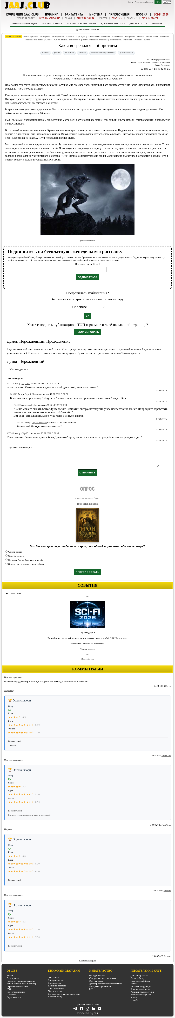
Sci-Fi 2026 (161, 14)
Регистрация (139, 2)
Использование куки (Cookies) (21, 983)
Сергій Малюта (143, 62)
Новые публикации (24, 24)
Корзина (149, 2)
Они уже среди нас (13, 677)
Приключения (119, 14)
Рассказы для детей (34, 39)
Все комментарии (87, 960)
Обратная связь (14, 997)
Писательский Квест (140, 981)
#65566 (10, 433)
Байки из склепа (85, 18)
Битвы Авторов (150, 18)
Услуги (134, 997)
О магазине (53, 977)
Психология (152, 36)
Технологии (74, 39)
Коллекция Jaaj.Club (22, 14)
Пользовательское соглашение (21, 981)
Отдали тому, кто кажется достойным (26, 564)
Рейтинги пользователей (142, 992)
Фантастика (74, 14)
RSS (91, 989)
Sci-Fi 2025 (132, 18)
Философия (115, 39)
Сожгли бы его (15, 552)
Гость (168, 686)
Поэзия (141, 14)
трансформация (126, 53)
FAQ (9, 989)
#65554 (20, 422)
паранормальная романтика (103, 53)
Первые (8, 829)
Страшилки (165, 65)
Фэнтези (103, 18)
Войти (130, 2)
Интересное (58, 36)
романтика (69, 53)
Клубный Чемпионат (49, 18)
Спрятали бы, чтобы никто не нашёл (25, 560)
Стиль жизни (60, 39)
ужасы (57, 53)
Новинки (51, 14)
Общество (130, 36)
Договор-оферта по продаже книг (64, 994)
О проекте (11, 994)
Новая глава (117, 36)
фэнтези (45, 53)
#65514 (10, 383)
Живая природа (30, 36)
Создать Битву (138, 978)
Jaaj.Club (166, 755)
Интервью (45, 36)
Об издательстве (97, 975)
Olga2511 (26, 433)
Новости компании (16, 992)
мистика (82, 53)
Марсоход (9, 690)
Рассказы (164, 36)
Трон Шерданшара (87, 503)
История (70, 36)
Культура (80, 36)
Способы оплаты (56, 988)
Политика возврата (57, 985)
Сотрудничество (56, 980)
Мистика (96, 14)
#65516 (13, 394)
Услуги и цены (55, 991)
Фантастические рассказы (95, 39)
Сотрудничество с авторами (102, 978)
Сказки (48, 39)
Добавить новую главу (81, 24)
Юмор (147, 39)
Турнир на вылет (26, 18)
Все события (87, 659)
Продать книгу (55, 996)
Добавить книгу (52, 24)
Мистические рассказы (99, 36)
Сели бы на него (16, 556)
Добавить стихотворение (146, 24)
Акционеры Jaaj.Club (141, 994)
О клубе (134, 1000)
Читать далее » (130, 353)
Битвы (134, 983)
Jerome (167, 890)
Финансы (127, 39)
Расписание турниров (141, 986)
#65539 (17, 405)
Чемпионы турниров (140, 989)
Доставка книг (55, 983)
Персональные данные (17, 986)
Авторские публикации (100, 986)
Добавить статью (87, 29)
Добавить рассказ (113, 24)
